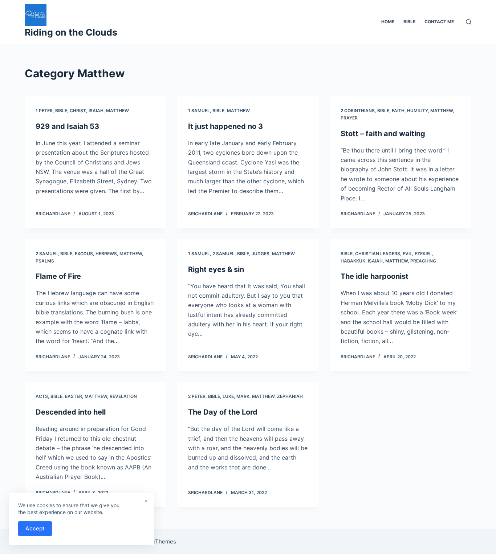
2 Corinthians (358, 110)
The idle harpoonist (374, 276)
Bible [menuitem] (409, 21)
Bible (61, 110)
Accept (35, 528)
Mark (242, 396)
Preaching (423, 261)
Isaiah (96, 110)
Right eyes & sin (216, 269)
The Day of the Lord (222, 412)
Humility (417, 110)
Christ (78, 110)
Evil (407, 253)
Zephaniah (290, 396)
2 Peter (197, 396)
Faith (398, 110)
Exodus (84, 253)
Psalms (45, 261)
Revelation (123, 396)
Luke (228, 396)
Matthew (117, 110)
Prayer (349, 118)
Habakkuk (353, 261)
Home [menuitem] (387, 21)
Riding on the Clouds (71, 32)
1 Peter (44, 110)
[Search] (468, 22)
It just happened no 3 (225, 126)
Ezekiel (423, 253)
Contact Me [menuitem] (439, 21)
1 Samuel (199, 110)
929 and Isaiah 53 (67, 126)
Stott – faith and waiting (383, 133)
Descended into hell (71, 412)
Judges (260, 253)
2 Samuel (47, 253)
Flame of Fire (58, 276)
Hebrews (106, 253)
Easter (73, 396)
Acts (42, 396)
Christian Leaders (377, 253)
